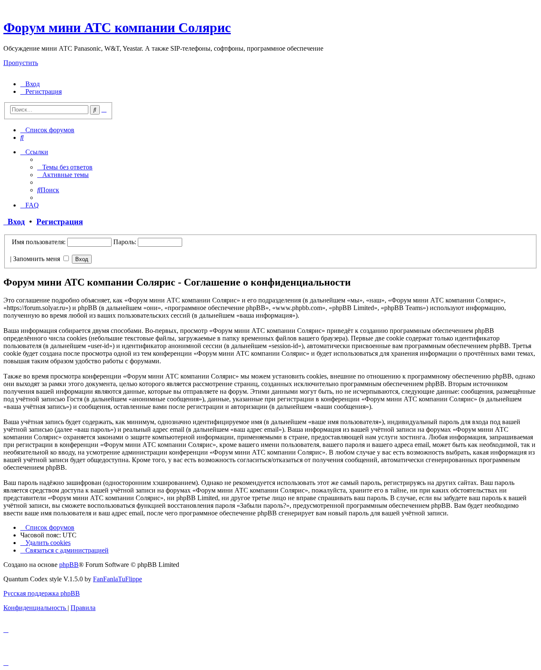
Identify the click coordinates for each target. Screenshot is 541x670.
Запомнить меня (37, 258)
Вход (14, 221)
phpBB (69, 564)
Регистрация (59, 221)
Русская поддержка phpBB (41, 593)
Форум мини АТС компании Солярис (117, 27)
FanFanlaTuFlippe (117, 579)
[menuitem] (30, 83)
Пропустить (20, 62)
